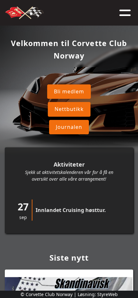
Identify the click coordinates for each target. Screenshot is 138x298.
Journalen (69, 126)
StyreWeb (107, 294)
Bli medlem (69, 91)
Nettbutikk (69, 109)
